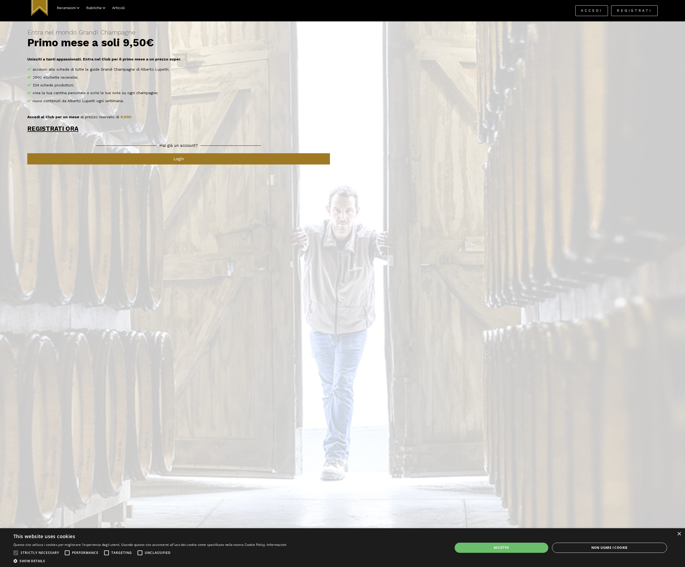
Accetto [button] (501, 547)
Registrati (634, 11)
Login (178, 158)
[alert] (342, 547)
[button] (15, 552)
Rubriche (94, 8)
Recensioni (66, 8)
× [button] (679, 534)
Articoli (118, 8)
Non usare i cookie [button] (609, 547)
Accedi (592, 11)
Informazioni (277, 544)
